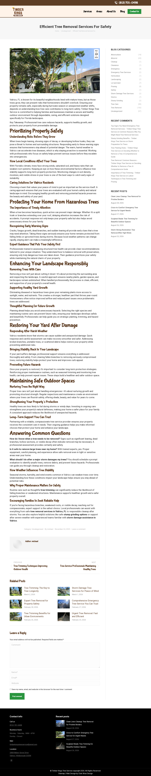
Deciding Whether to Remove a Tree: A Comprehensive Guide (125, 154)
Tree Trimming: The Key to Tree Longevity (37, 589)
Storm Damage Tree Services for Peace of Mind (85, 589)
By (49, 529)
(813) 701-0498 (128, 2)
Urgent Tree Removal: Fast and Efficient (85, 615)
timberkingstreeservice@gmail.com (23, 744)
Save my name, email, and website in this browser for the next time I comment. (42, 689)
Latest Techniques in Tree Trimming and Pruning (123, 179)
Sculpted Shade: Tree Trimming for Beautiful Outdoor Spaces (124, 220)
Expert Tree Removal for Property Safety (36, 602)
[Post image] (16, 591)
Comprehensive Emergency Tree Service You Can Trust (85, 602)
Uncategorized (16, 50)
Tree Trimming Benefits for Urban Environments (37, 615)
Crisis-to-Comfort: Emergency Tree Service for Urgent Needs (124, 209)
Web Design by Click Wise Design (79, 773)
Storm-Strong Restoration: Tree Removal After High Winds (123, 231)
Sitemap (61, 773)
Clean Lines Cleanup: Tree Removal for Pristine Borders (126, 197)
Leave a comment (78, 529)
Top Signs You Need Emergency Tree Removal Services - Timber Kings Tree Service (126, 129)
